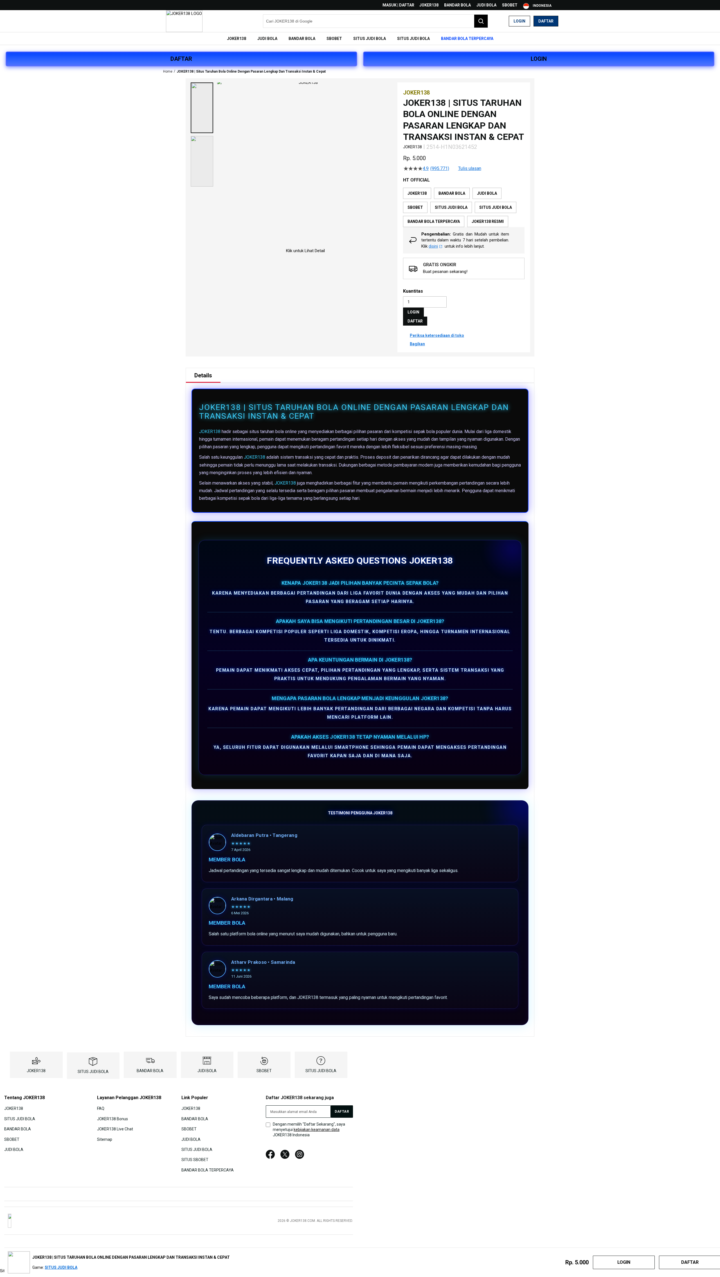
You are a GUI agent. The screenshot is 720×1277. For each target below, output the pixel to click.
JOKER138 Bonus (112, 1118)
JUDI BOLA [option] (487, 193)
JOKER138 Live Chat (115, 1129)
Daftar (546, 21)
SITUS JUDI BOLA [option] (451, 207)
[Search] (481, 21)
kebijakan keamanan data (316, 1129)
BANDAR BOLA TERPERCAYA (207, 1170)
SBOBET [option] (415, 207)
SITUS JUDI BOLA (93, 1071)
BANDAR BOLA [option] (451, 193)
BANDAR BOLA (457, 5)
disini (433, 246)
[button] (202, 107)
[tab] (203, 375)
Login (519, 21)
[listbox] (464, 207)
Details (203, 375)
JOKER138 (428, 5)
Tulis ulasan (469, 168)
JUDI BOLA (486, 5)
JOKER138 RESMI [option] (488, 221)
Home (167, 71)
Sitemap (104, 1139)
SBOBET (510, 5)
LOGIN (539, 58)
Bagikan (417, 344)
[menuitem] (236, 38)
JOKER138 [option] (417, 193)
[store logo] (184, 21)
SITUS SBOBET (194, 1159)
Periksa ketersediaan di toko (437, 335)
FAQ (100, 1108)
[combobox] (375, 21)
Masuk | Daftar (398, 5)
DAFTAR (181, 58)
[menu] (360, 38)
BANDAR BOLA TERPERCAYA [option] (434, 221)
